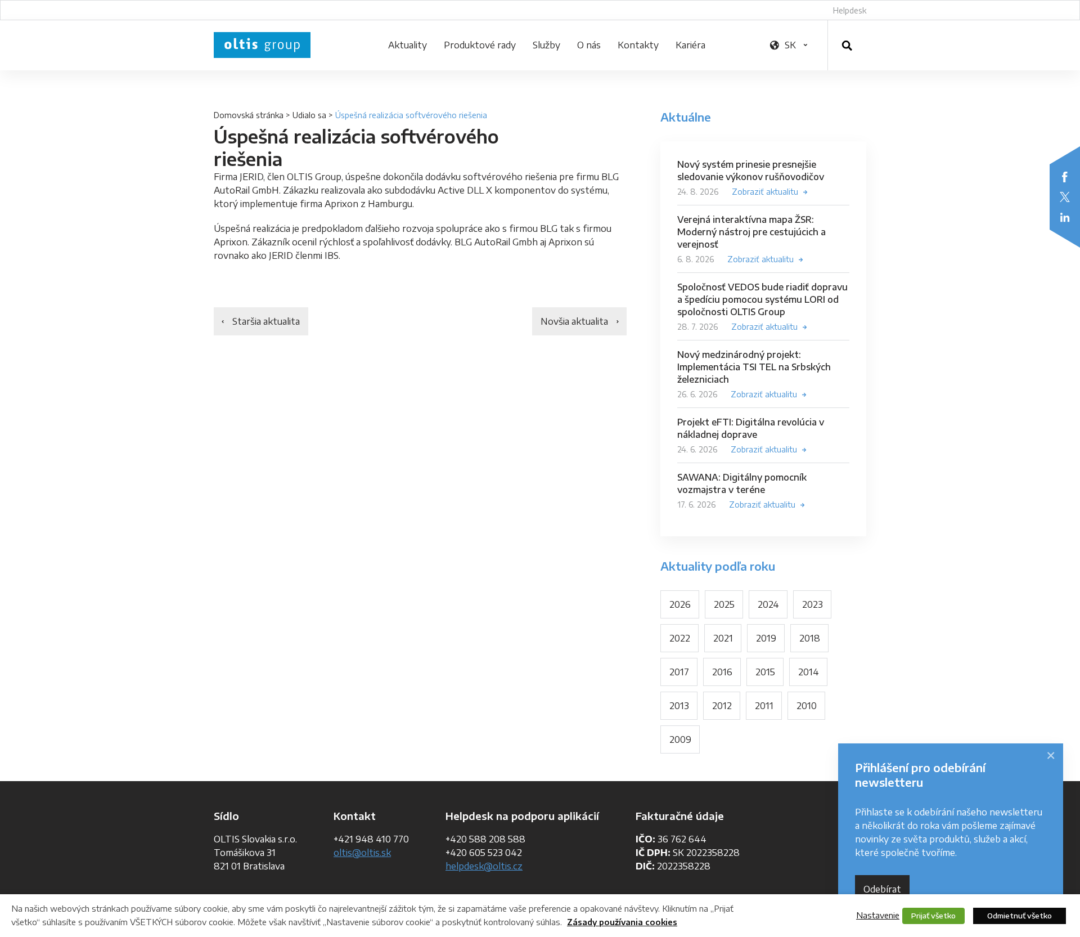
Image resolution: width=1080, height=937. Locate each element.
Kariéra (690, 45)
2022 (679, 638)
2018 (809, 638)
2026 (680, 604)
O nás (589, 45)
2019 (766, 638)
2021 (723, 638)
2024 (768, 604)
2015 (765, 672)
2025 (724, 604)
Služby (546, 45)
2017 (679, 672)
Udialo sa (309, 115)
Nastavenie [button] (877, 915)
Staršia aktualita (266, 321)
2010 (806, 705)
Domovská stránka (249, 115)
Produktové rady (480, 45)
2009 (680, 739)
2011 (764, 705)
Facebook (1065, 177)
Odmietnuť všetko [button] (1019, 915)
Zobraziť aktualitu (765, 191)
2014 (808, 672)
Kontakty (638, 45)
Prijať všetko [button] (933, 915)
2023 (812, 604)
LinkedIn (1065, 217)
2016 (722, 672)
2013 (679, 705)
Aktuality (407, 45)
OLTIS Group (262, 45)
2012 (722, 705)
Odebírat (882, 889)
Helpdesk (849, 10)
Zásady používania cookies (622, 922)
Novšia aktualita (574, 321)
